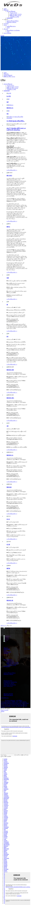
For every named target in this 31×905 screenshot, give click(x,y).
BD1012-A (10, 108)
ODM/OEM (9, 18)
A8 (7, 426)
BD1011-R (10, 600)
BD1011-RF (10, 370)
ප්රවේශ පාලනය (8, 680)
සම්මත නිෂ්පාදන (11, 11)
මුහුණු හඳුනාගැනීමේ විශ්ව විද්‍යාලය (18, 704)
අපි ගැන (6, 29)
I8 (7, 304)
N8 (7, 114)
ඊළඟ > (3, 625)
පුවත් (8, 31)
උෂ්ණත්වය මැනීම (14, 16)
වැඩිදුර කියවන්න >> (12, 170)
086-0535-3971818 (8, 693)
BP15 (8, 227)
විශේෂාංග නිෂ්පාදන (10, 700)
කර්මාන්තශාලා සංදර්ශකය (13, 30)
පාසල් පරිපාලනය (8, 686)
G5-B (8, 544)
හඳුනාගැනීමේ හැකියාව (13, 20)
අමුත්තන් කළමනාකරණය (10, 682)
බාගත (8, 27)
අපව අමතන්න (7, 33)
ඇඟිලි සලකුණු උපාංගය (16, 14)
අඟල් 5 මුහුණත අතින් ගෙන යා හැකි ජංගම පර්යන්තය (16, 129)
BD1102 (9, 487)
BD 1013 (9, 175)
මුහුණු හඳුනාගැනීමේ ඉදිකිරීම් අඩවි (9, 701)
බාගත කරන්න (7, 651)
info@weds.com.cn (8, 695)
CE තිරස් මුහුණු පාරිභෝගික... (16, 121)
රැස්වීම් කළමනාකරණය (10, 684)
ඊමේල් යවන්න (4, 710)
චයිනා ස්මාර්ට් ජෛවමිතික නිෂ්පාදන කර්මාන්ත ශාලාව (13, 702)
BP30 (8, 568)
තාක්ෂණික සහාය (11, 26)
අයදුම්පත (6, 23)
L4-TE (9, 96)
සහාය (5, 25)
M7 (8, 102)
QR (8, 278)
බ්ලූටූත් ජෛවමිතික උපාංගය (8, 706)
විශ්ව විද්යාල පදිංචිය (9, 683)
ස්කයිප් (2, 711)
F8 (7, 336)
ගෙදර (5, 8)
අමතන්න (6, 653)
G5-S (8, 519)
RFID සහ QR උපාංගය (15, 15)
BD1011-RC (10, 398)
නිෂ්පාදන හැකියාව (11, 22)
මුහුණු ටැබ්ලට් (13, 12)
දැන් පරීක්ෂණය (5, 697)
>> (6, 625)
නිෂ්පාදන (6, 10)
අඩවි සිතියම (19, 700)
